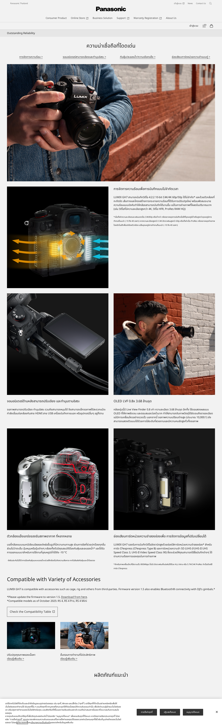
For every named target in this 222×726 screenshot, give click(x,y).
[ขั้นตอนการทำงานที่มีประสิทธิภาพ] (84, 635)
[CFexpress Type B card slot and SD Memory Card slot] (164, 479)
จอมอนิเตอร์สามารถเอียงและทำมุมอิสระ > (84, 57)
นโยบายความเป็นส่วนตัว (41, 722)
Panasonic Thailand (19, 3)
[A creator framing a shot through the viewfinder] (164, 344)
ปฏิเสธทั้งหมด (170, 712)
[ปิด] (216, 711)
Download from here (74, 597)
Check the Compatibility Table (30, 612)
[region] (111, 712)
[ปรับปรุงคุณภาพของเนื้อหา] (31, 635)
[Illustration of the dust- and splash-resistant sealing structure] (57, 479)
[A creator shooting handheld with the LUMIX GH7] (111, 122)
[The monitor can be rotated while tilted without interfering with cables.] (57, 344)
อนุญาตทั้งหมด (192, 712)
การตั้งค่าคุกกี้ (147, 712)
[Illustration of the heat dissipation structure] (57, 237)
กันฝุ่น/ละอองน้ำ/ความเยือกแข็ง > (138, 57)
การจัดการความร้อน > (31, 57)
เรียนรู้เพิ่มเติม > (15, 659)
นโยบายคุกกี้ (22, 722)
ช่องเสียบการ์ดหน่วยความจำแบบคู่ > (191, 57)
